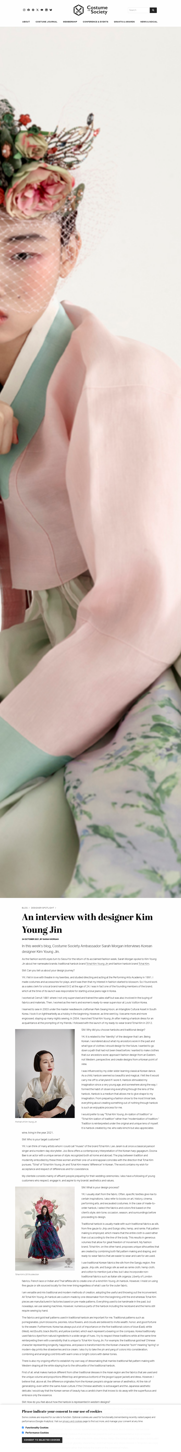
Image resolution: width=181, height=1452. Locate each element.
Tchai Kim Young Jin (97, 964)
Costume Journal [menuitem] (46, 22)
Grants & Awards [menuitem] (124, 22)
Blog (25, 908)
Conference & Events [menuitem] (95, 22)
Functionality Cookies (37, 1428)
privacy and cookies (72, 1421)
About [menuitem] (26, 22)
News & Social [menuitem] (149, 22)
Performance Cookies (37, 1433)
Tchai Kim (144, 964)
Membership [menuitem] (70, 22)
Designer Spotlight (42, 908)
